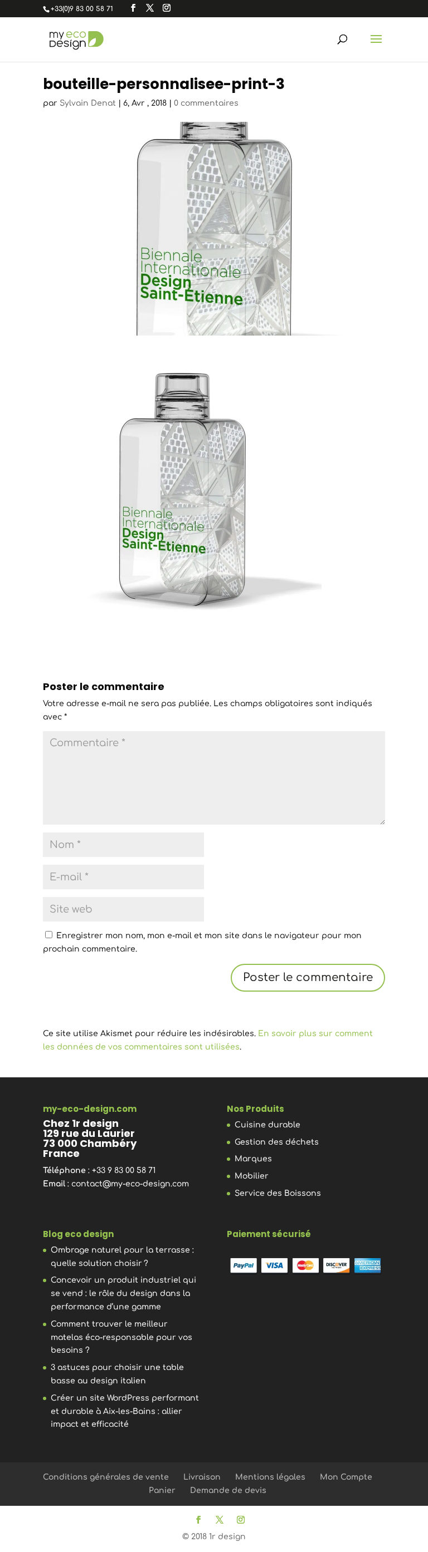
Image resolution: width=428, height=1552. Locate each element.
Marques (253, 1159)
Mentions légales (270, 1477)
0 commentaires (206, 103)
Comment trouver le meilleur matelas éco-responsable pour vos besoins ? (121, 1337)
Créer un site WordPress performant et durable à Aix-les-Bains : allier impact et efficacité (125, 1411)
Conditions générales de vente (106, 1477)
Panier (162, 1490)
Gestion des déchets (277, 1142)
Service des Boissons (278, 1193)
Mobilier (252, 1176)
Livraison (202, 1477)
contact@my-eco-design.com (130, 1184)
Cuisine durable (267, 1125)
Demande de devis (228, 1490)
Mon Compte (346, 1477)
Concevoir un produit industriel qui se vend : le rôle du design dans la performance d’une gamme (123, 1293)
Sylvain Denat (88, 103)
